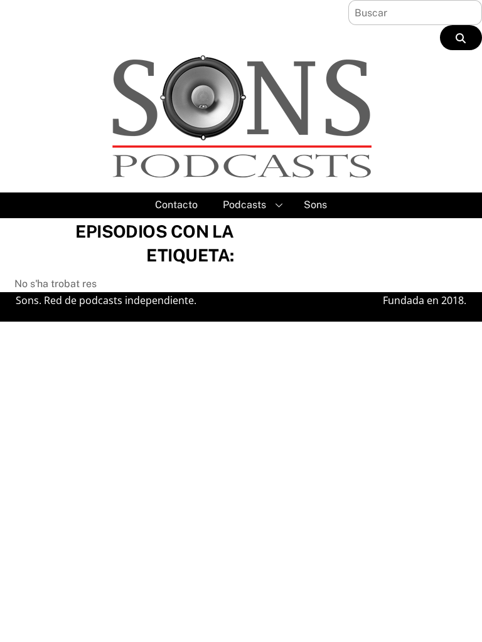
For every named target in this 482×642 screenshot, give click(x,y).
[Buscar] (461, 37)
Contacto (176, 205)
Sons (315, 205)
